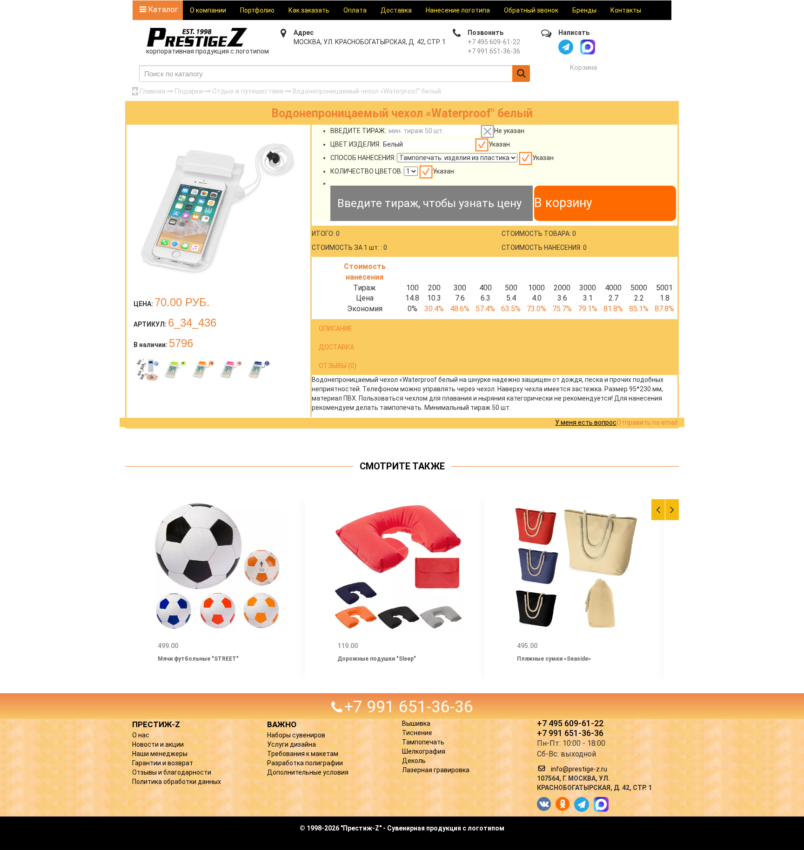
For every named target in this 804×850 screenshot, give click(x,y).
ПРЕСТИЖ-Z (156, 724)
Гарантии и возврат (162, 763)
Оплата (355, 10)
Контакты (625, 10)
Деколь (414, 760)
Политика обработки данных (176, 781)
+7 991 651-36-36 (494, 51)
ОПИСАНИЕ (335, 328)
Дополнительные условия (307, 772)
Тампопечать (423, 742)
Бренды (584, 10)
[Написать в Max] (587, 47)
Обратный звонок (531, 10)
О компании (208, 10)
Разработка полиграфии (305, 763)
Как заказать (308, 10)
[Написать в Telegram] (565, 47)
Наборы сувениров (296, 735)
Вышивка (416, 723)
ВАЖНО (281, 724)
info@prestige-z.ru (579, 769)
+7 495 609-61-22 (494, 42)
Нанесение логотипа (458, 10)
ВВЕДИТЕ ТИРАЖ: (358, 130)
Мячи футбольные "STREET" (198, 659)
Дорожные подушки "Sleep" (376, 659)
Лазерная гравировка (435, 770)
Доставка (396, 10)
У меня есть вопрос (585, 422)
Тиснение (417, 732)
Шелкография (423, 751)
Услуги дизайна (291, 744)
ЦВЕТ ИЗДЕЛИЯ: (355, 144)
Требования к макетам (302, 753)
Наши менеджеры (160, 753)
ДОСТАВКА (336, 347)
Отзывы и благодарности (171, 772)
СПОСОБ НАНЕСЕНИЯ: (362, 157)
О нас (140, 735)
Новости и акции (158, 744)
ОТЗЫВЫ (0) (337, 365)
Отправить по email (646, 422)
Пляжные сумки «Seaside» (554, 659)
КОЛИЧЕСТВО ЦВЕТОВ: (366, 171)
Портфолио (257, 10)
